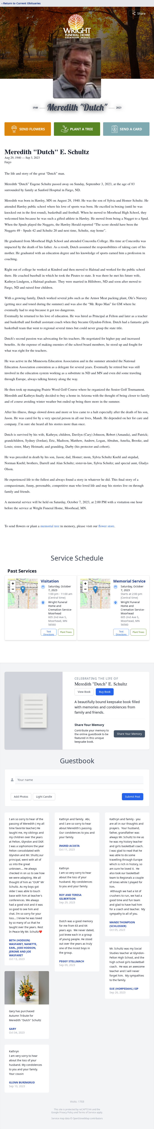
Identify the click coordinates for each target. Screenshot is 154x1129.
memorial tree (49, 526)
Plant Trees (66, 632)
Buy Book (104, 692)
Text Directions (48, 633)
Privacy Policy (66, 1112)
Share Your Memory (129, 734)
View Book (84, 692)
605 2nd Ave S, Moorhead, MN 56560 (57, 620)
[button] (22, 590)
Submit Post (132, 796)
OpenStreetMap (81, 1118)
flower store (106, 526)
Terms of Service (87, 1112)
